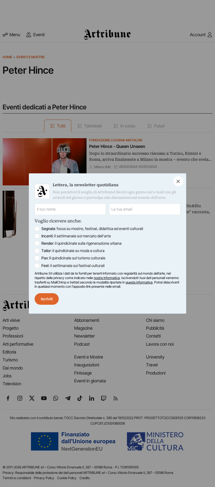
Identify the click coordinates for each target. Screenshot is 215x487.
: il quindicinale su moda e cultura (73, 250)
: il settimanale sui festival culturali (73, 265)
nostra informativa (107, 278)
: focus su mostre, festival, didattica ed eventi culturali (92, 228)
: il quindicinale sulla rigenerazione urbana (81, 243)
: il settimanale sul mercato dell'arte (76, 236)
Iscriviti (47, 299)
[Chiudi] (178, 181)
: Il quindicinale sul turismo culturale (73, 258)
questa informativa (139, 282)
